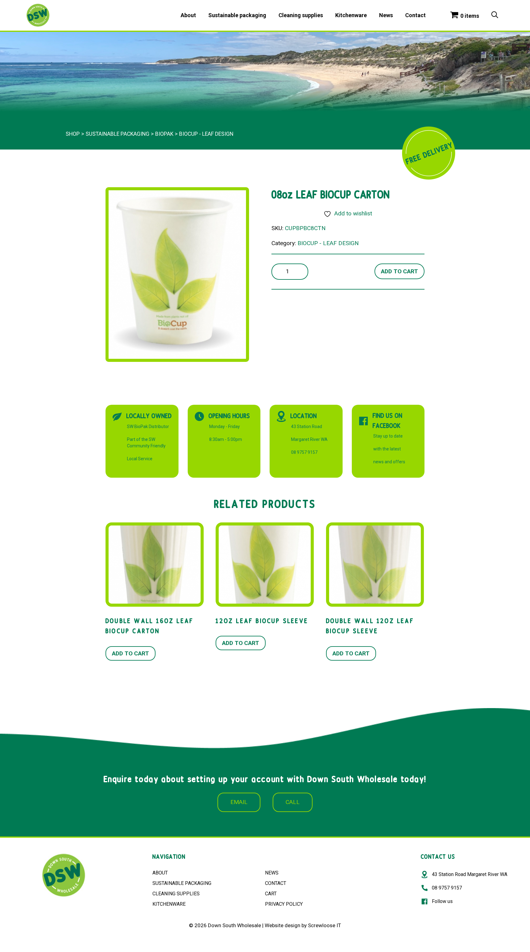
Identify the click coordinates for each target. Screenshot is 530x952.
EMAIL (239, 802)
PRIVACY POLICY (284, 904)
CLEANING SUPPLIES (176, 894)
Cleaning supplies (300, 15)
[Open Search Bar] (494, 15)
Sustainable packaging (237, 15)
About (188, 15)
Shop (73, 134)
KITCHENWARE (169, 904)
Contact (415, 15)
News (386, 15)
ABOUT (160, 873)
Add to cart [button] (130, 653)
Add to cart (399, 271)
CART (271, 894)
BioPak (164, 134)
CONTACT (275, 883)
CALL (293, 802)
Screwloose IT (324, 925)
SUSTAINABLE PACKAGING (181, 883)
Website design (282, 925)
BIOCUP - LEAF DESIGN (206, 134)
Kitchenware (351, 15)
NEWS (271, 873)
